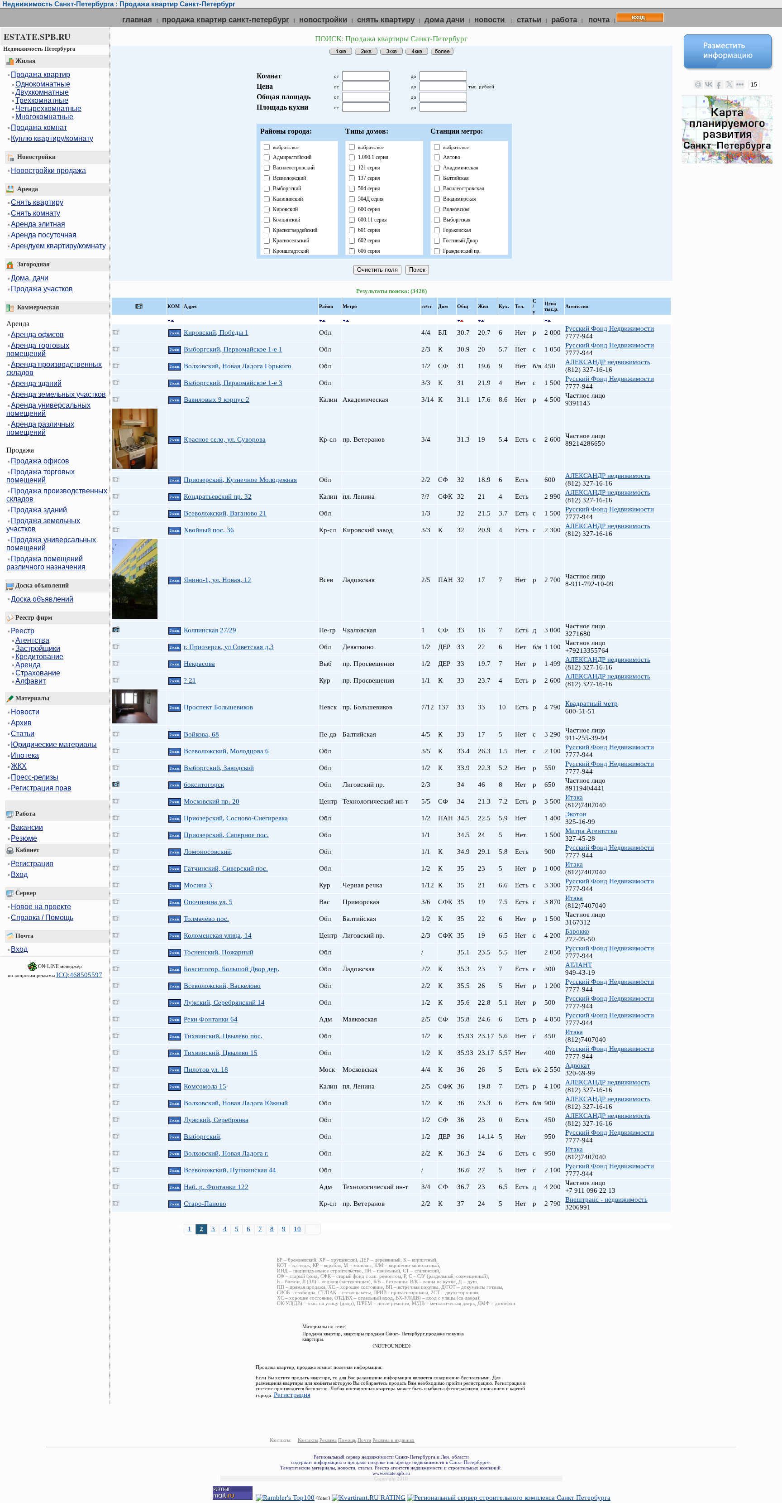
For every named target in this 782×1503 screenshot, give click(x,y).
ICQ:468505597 (79, 974)
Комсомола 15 (205, 1086)
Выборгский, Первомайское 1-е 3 (233, 382)
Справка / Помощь (42, 917)
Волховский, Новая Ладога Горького (237, 366)
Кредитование (39, 656)
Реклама (328, 1440)
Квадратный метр (591, 703)
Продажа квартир (40, 74)
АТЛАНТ (578, 964)
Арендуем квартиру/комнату (58, 246)
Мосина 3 (198, 885)
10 (297, 1229)
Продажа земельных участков (43, 525)
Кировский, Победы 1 (216, 332)
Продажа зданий (39, 510)
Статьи (22, 733)
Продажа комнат (39, 127)
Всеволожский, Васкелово (222, 985)
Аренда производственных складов (54, 368)
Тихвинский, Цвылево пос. (223, 1036)
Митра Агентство (591, 830)
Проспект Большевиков (218, 707)
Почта (364, 1440)
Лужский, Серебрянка (216, 1119)
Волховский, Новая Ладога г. (226, 1153)
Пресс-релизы (34, 777)
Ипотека (25, 755)
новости (490, 19)
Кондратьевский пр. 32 (218, 496)
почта (599, 19)
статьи (529, 19)
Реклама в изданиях (393, 1440)
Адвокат (577, 1065)
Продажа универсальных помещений (51, 544)
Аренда (28, 665)
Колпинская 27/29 (210, 630)
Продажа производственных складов (56, 495)
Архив (21, 723)
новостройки (323, 19)
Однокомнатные (42, 84)
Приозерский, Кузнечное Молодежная (240, 479)
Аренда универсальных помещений (48, 409)
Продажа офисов (40, 461)
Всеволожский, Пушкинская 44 (230, 1170)
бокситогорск (204, 784)
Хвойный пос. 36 (209, 530)
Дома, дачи (29, 278)
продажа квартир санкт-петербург (225, 19)
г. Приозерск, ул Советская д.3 (229, 646)
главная (137, 19)
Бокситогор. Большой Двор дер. (231, 969)
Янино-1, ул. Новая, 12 (217, 579)
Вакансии (27, 827)
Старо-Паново (205, 1203)
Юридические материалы (54, 744)
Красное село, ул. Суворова (225, 439)
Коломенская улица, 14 (218, 935)
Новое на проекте (41, 906)
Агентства (32, 640)
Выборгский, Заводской (219, 767)
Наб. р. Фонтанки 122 (216, 1186)
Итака (574, 797)
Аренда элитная (38, 224)
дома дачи (444, 19)
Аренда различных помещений (40, 428)
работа (564, 19)
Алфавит (30, 681)
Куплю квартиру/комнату (52, 138)
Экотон (575, 814)
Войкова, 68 (201, 734)
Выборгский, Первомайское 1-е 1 (233, 349)
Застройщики (37, 648)
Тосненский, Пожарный (218, 952)
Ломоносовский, (208, 851)
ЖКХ (19, 766)
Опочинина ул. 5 (208, 902)
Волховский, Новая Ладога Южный (236, 1103)
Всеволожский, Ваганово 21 (225, 513)
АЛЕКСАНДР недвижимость (607, 362)
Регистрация (32, 863)
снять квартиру (386, 19)
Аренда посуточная (43, 235)
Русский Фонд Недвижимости (609, 328)
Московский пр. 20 (211, 801)
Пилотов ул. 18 (206, 1069)
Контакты (308, 1440)
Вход (19, 874)
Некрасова (199, 663)
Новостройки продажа (48, 170)
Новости (25, 712)
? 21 (190, 680)
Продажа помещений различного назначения (46, 563)
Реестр (22, 631)
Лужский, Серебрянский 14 (224, 1002)
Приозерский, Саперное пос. (226, 834)
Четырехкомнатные (48, 108)
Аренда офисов (37, 334)
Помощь (347, 1440)
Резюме (24, 838)
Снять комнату (35, 213)
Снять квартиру (37, 202)
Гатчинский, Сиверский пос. (226, 868)
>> (313, 1229)
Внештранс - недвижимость (606, 1199)
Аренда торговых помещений (37, 349)
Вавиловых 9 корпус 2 (216, 399)
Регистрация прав (41, 788)
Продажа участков (42, 289)
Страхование (37, 673)
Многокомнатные (44, 116)
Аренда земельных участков (58, 394)
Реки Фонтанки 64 (211, 1019)
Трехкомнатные (41, 100)
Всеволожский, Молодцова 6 (226, 751)
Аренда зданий (36, 383)
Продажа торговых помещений (40, 476)
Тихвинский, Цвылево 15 (220, 1052)
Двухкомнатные (42, 92)
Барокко (577, 931)
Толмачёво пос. (206, 918)
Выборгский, (203, 1136)
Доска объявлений (42, 599)
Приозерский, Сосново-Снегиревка (236, 818)
